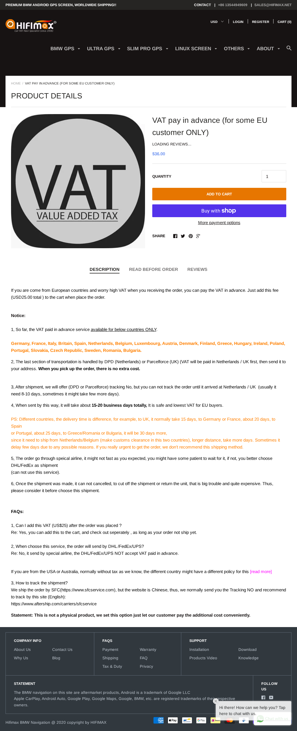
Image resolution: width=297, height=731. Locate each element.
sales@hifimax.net (272, 5)
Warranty (148, 649)
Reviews (197, 269)
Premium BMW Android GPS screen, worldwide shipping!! (61, 5)
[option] (78, 181)
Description (104, 269)
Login (238, 22)
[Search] (289, 51)
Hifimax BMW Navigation (28, 722)
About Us (22, 649)
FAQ (144, 658)
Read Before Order (153, 269)
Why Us (21, 658)
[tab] (104, 269)
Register (260, 22)
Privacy (146, 666)
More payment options (219, 222)
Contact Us (62, 649)
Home (16, 83)
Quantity (161, 176)
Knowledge (248, 658)
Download (247, 649)
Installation (199, 649)
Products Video (203, 658)
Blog (56, 658)
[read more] (261, 571)
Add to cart (219, 194)
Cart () (284, 22)
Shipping (110, 658)
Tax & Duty (112, 666)
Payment (110, 649)
